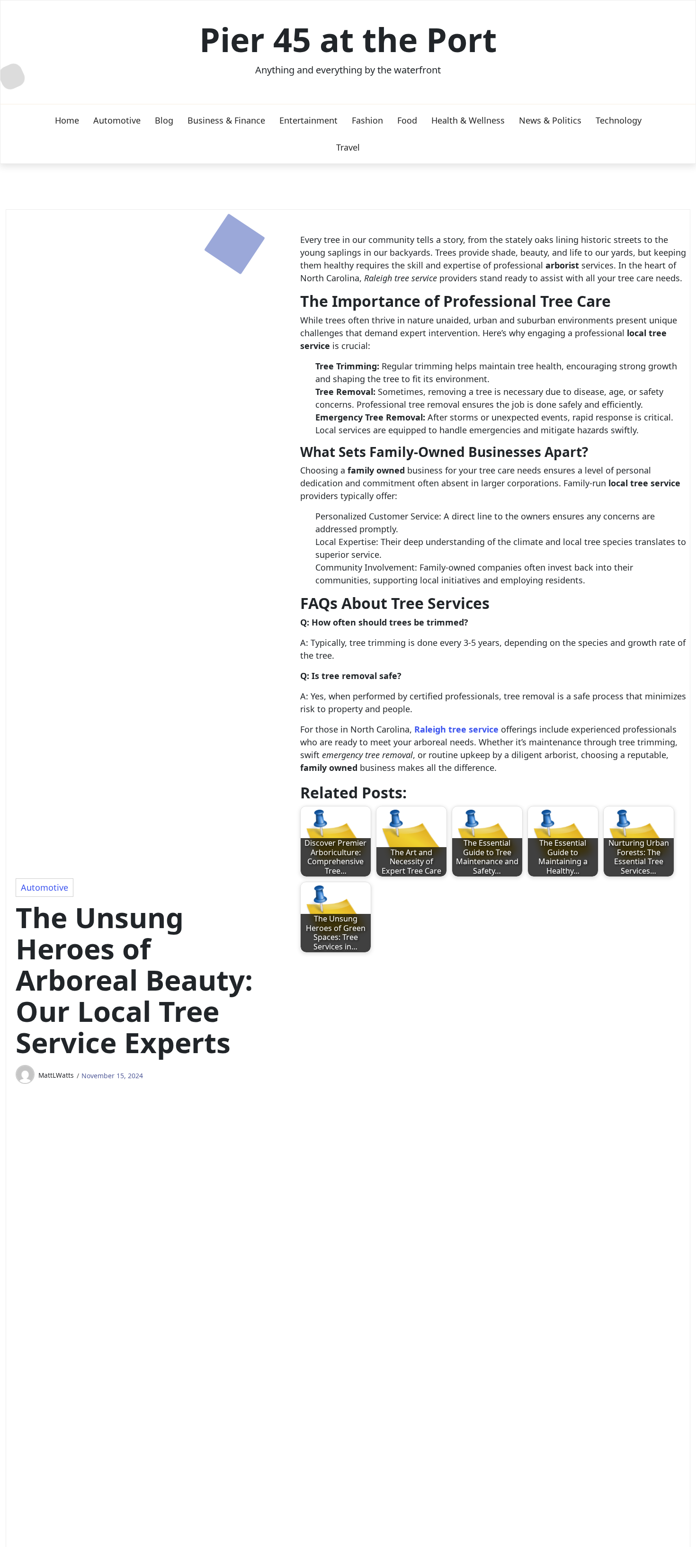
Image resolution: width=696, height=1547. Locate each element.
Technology (619, 120)
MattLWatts (56, 1075)
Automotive (117, 120)
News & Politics (550, 120)
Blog (164, 120)
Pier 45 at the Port (348, 39)
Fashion (367, 120)
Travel (348, 147)
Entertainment (308, 120)
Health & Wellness (468, 120)
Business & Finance (226, 120)
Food (407, 120)
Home (67, 120)
